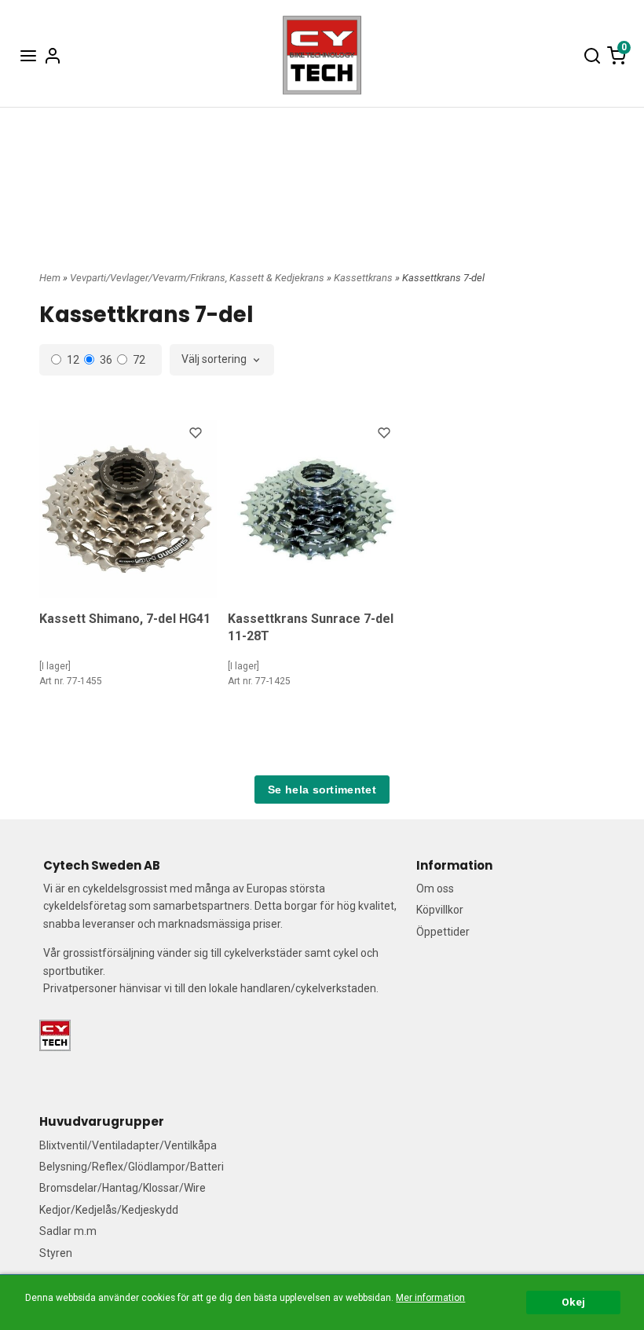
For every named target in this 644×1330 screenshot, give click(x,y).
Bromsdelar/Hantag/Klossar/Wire (122, 1188)
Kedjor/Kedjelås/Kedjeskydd (108, 1210)
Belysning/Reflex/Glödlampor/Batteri (131, 1166)
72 (139, 360)
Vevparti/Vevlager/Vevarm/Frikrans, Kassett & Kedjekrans (198, 278)
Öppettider (443, 931)
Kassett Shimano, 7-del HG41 (124, 618)
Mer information (430, 1297)
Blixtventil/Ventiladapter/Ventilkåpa (128, 1145)
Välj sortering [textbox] (214, 359)
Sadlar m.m (68, 1231)
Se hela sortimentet (322, 789)
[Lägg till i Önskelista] (197, 435)
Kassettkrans (364, 278)
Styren (55, 1253)
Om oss (435, 888)
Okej (573, 1301)
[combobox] (221, 360)
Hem (49, 278)
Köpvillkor (439, 909)
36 (106, 360)
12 (73, 360)
